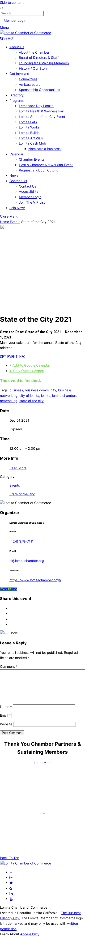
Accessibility (28, 191)
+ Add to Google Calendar (29, 365)
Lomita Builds (29, 133)
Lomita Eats (28, 122)
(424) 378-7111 (21, 541)
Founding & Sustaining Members (44, 63)
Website (6, 724)
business (16, 390)
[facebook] (11, 872)
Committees (28, 79)
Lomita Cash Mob (32, 143)
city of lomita (29, 396)
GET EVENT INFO (13, 357)
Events (15, 222)
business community (40, 390)
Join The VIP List (32, 202)
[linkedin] (11, 893)
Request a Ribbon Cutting (39, 170)
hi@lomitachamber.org (26, 561)
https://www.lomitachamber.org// (35, 580)
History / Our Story (33, 68)
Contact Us (18, 181)
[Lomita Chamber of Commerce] (25, 33)
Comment (8, 666)
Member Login (15, 20)
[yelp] (10, 888)
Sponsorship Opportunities (39, 90)
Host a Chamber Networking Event (46, 165)
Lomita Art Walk (31, 138)
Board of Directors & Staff (39, 58)
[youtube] (11, 899)
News (13, 175)
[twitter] (11, 883)
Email (5, 715)
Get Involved (19, 74)
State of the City (22, 494)
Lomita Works (29, 127)
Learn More (42, 763)
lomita (45, 396)
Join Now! (17, 208)
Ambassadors (29, 84)
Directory (16, 95)
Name (6, 707)
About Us (16, 47)
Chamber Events (31, 159)
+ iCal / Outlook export (26, 371)
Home (5, 222)
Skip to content (12, 2)
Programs (16, 100)
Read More (17, 468)
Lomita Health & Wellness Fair (41, 111)
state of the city (31, 401)
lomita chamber (64, 396)
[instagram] (11, 877)
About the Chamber (34, 52)
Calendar (16, 154)
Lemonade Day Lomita (36, 106)
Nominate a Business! (44, 149)
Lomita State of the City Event (42, 117)
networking (8, 401)
